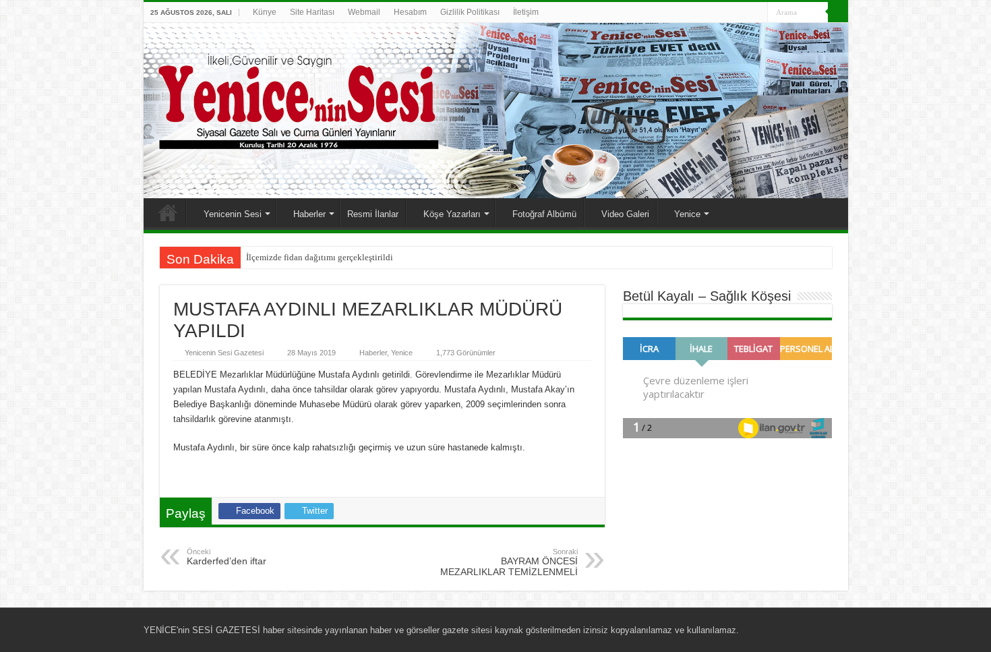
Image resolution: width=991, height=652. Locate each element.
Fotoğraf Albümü (544, 214)
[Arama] (838, 12)
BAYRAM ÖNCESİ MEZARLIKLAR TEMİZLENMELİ (509, 562)
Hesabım (410, 12)
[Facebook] (719, 13)
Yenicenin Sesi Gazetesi (224, 353)
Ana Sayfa (167, 212)
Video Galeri (625, 214)
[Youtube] (745, 13)
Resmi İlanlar (372, 214)
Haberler (309, 214)
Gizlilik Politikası (470, 12)
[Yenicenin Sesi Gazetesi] (496, 110)
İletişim (526, 12)
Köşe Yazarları (452, 214)
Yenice (687, 214)
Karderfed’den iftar (226, 556)
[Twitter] (732, 13)
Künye (264, 12)
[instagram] (757, 13)
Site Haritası (312, 12)
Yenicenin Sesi (233, 214)
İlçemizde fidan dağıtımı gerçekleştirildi (319, 257)
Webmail (364, 12)
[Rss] (706, 13)
